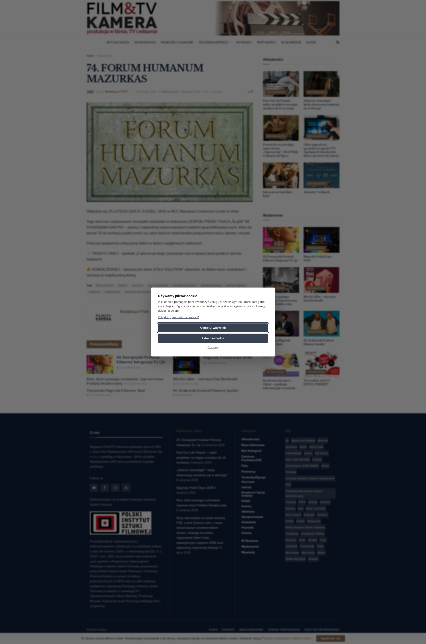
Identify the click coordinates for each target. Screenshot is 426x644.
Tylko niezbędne (213, 338)
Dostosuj (213, 347)
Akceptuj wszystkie (213, 327)
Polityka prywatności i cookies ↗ (178, 317)
